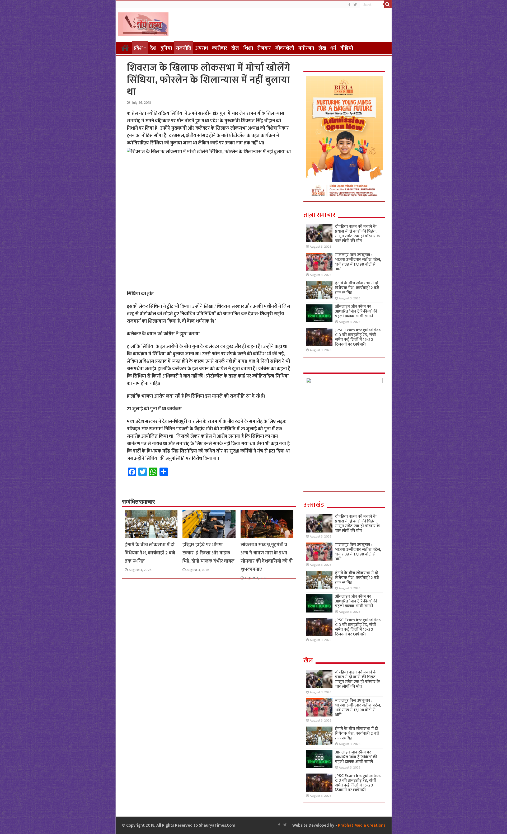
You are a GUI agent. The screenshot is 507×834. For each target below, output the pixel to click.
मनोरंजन (306, 48)
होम (125, 47)
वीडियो (346, 48)
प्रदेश (138, 48)
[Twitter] (355, 4)
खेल (235, 48)
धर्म (333, 48)
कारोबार (219, 48)
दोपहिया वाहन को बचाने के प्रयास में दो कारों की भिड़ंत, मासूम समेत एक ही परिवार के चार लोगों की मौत (357, 233)
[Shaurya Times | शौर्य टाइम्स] (143, 23)
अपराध (201, 48)
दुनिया (166, 48)
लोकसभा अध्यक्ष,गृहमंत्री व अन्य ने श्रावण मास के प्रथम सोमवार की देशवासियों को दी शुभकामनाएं (267, 557)
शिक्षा (248, 48)
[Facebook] (349, 4)
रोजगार (264, 48)
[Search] (388, 4)
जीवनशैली (284, 48)
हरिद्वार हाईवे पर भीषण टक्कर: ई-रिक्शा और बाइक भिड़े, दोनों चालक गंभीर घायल (208, 553)
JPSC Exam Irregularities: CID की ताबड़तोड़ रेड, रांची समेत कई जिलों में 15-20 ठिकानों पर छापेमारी (358, 337)
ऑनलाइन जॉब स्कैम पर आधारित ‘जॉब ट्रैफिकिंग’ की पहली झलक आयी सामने (356, 311)
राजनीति (183, 48)
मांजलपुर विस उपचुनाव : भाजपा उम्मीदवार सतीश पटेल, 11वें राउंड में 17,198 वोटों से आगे (358, 262)
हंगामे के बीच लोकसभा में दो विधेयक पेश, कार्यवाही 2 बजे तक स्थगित (150, 553)
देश (153, 48)
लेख (322, 48)
